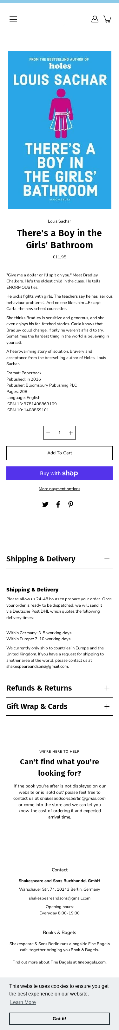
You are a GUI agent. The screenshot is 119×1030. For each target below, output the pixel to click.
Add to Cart (59, 453)
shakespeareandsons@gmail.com (59, 898)
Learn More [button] (23, 1002)
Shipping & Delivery (40, 558)
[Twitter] (45, 504)
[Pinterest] (71, 504)
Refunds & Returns (39, 688)
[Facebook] (58, 504)
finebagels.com (92, 962)
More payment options (59, 489)
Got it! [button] (59, 1018)
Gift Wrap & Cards (37, 706)
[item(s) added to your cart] (107, 19)
